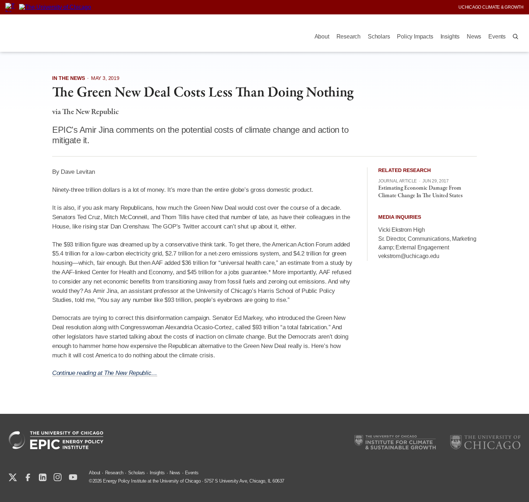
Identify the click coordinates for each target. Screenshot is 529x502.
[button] (515, 36)
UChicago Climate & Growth (491, 7)
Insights (450, 36)
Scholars (379, 36)
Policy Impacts (415, 36)
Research (348, 36)
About (322, 36)
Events (497, 36)
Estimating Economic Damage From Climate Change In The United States (420, 192)
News (474, 36)
